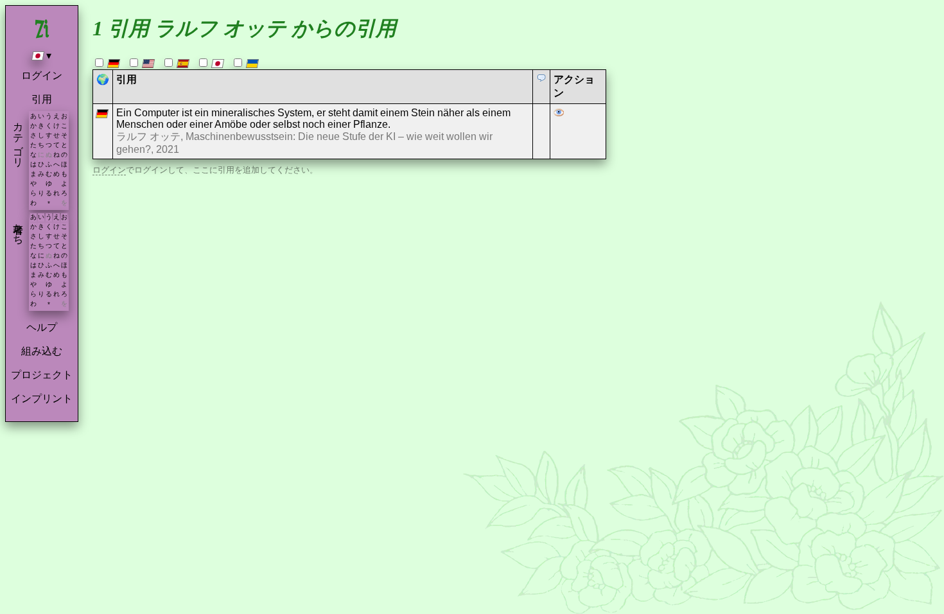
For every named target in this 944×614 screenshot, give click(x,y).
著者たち (18, 228)
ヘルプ (41, 327)
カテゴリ (18, 139)
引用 (41, 99)
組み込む (41, 351)
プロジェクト (42, 374)
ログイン (41, 75)
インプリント (42, 398)
